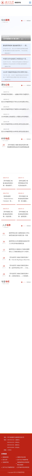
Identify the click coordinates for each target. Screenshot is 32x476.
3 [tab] (30, 14)
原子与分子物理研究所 (9, 467)
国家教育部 (6, 457)
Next (30, 10)
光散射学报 (6, 462)
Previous (1, 10)
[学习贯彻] (16, 293)
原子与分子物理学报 (22, 459)
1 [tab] (26, 14)
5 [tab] (28, 38)
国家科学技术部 (21, 457)
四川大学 (5, 459)
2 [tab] (28, 14)
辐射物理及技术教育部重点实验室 (23, 463)
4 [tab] (18, 300)
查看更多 (29, 20)
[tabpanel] (16, 10)
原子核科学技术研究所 (23, 467)
